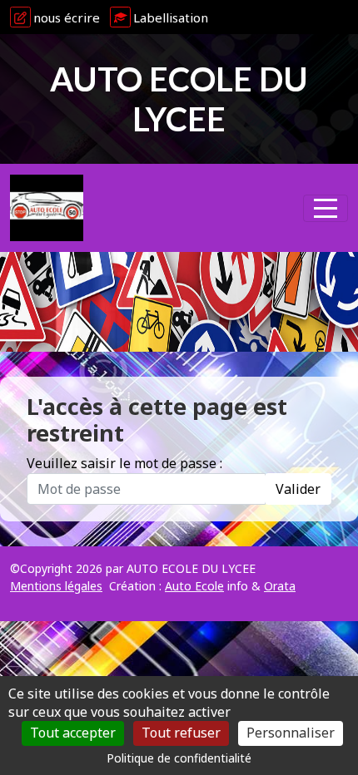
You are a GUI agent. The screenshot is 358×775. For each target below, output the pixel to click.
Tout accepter (73, 732)
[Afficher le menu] (325, 208)
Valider (298, 489)
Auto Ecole (194, 586)
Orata (280, 586)
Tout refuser (181, 732)
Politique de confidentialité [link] (179, 758)
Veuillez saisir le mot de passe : (124, 463)
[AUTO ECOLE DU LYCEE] (46, 207)
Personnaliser (290, 732)
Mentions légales (56, 586)
